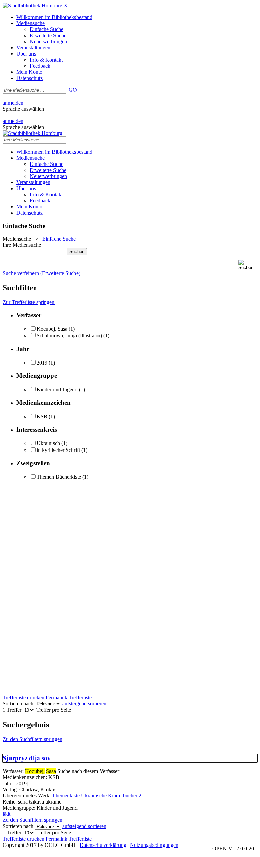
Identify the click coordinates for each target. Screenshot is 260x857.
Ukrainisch (48, 443)
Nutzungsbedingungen (154, 845)
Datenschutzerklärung (103, 845)
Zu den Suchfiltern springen (32, 739)
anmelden (13, 103)
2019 (42, 363)
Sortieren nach (18, 703)
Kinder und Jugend (57, 389)
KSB (42, 416)
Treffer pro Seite (53, 710)
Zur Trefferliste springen (29, 302)
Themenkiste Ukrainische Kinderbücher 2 (97, 795)
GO (73, 90)
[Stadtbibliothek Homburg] (32, 5)
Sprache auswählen (23, 109)
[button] (247, 265)
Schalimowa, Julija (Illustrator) (69, 335)
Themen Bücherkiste (59, 477)
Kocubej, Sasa (52, 329)
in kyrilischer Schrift (58, 450)
